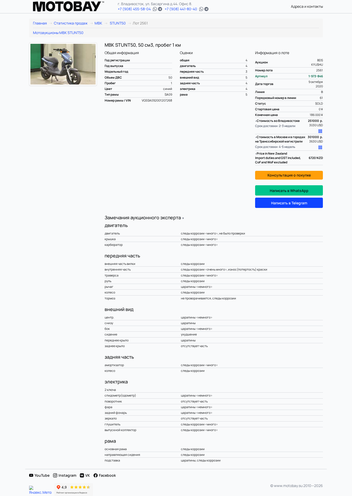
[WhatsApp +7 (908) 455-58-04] (155, 9)
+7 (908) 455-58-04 (134, 8)
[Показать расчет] (320, 131)
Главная (40, 23)
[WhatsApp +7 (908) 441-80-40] (201, 9)
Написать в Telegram (289, 202)
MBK (98, 23)
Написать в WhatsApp (289, 190)
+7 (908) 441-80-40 (181, 8)
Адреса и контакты (307, 6)
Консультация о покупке (289, 175)
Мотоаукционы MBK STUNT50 (58, 32)
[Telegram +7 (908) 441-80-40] (206, 9)
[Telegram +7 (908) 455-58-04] (160, 9)
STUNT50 (117, 23)
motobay (68, 6)
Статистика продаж (71, 23)
